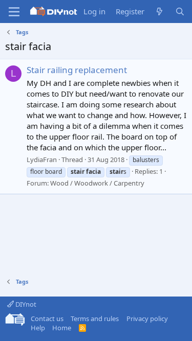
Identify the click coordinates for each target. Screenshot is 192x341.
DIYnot (25, 304)
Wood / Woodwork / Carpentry (97, 183)
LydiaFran (42, 159)
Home (61, 327)
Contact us (47, 318)
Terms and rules (95, 318)
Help (38, 327)
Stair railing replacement (77, 70)
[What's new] (159, 11)
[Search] (180, 11)
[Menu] (14, 12)
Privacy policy (147, 318)
